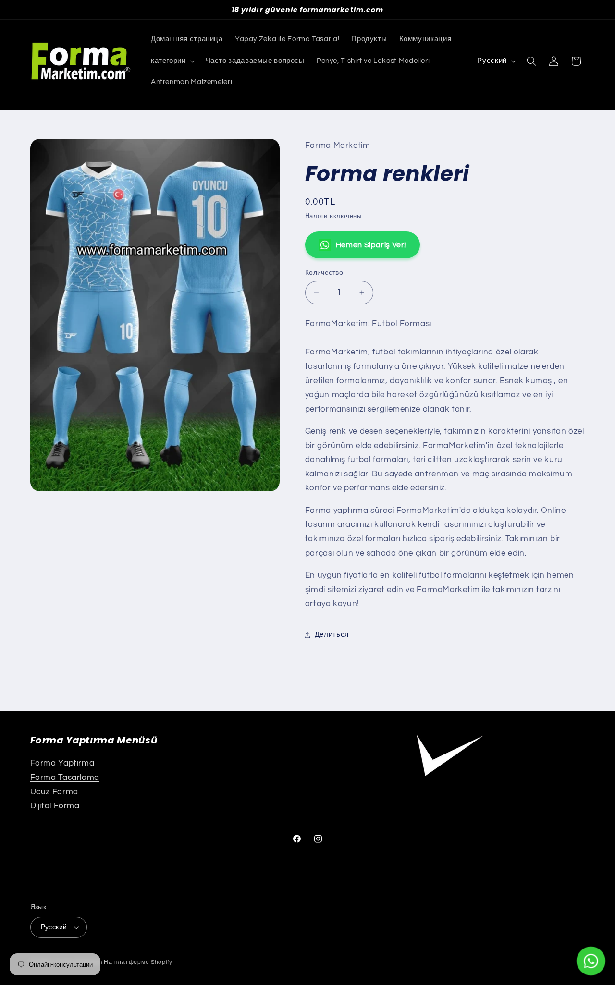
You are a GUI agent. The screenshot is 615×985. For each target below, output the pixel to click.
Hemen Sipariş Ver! (371, 245)
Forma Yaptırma (62, 763)
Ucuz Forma (54, 792)
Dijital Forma (55, 806)
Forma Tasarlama (64, 777)
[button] (172, 61)
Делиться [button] (332, 634)
